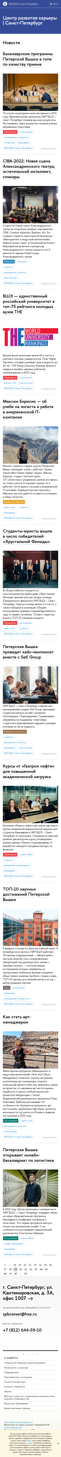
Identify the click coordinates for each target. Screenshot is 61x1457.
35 (45, 1265)
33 (35, 1265)
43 (36, 1269)
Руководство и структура (16, 1367)
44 (41, 1269)
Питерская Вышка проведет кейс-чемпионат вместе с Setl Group (28, 651)
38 (10, 1269)
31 (25, 1265)
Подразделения (11, 1372)
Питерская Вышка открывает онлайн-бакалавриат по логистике (28, 1155)
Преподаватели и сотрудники (18, 1377)
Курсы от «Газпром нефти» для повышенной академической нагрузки (28, 771)
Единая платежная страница (17, 1408)
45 (46, 1269)
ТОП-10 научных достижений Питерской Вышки (26, 894)
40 (20, 1269)
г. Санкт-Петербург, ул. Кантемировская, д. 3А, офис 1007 (28, 1292)
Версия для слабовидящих (16, 1403)
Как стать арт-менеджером (17, 1019)
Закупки (7, 1391)
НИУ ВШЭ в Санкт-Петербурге (23, 3)
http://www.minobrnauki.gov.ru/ (18, 1422)
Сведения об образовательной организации (24, 1362)
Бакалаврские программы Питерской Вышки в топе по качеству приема (28, 59)
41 (26, 1269)
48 (15, 1273)
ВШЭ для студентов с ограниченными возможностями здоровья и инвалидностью (29, 1397)
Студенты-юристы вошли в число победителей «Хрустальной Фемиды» (27, 536)
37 (5, 1269)
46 (5, 1273)
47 (10, 1273)
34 (40, 1265)
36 (50, 1265)
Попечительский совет (15, 1381)
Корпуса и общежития (14, 1386)
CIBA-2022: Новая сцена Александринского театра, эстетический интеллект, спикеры (29, 169)
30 (20, 1265)
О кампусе (11, 1358)
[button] (23, 1354)
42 (31, 1269)
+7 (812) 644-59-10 (22, 1330)
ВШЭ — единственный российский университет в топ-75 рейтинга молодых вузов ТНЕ (29, 304)
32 (30, 1265)
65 (25, 1273)
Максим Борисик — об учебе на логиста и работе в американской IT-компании (28, 409)
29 (14, 1265)
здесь (29, 1441)
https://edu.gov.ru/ (13, 1427)
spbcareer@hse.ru (20, 1314)
